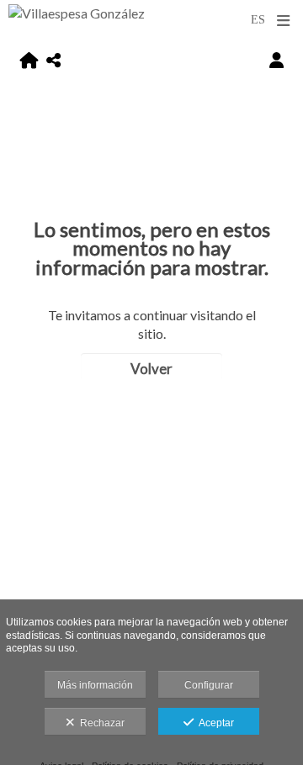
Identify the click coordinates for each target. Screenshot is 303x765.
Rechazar (100, 723)
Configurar (208, 685)
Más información (95, 685)
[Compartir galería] (53, 60)
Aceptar (214, 723)
